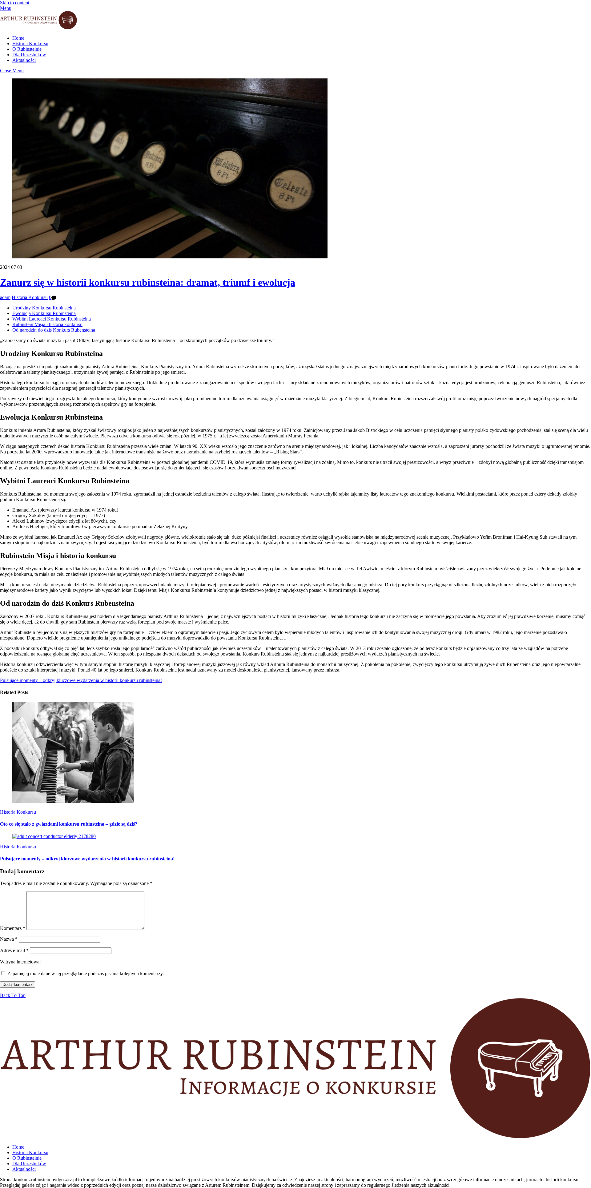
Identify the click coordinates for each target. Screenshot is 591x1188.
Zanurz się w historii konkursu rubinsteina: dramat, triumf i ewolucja (147, 282)
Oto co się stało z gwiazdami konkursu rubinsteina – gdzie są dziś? (68, 824)
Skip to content (14, 2)
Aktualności (24, 60)
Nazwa (9, 939)
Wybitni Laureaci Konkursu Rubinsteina (51, 318)
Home (18, 38)
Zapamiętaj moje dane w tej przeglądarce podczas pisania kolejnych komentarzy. (85, 973)
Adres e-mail (14, 950)
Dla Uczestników (29, 54)
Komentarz (12, 928)
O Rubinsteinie (27, 49)
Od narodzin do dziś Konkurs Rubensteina (53, 330)
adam (5, 297)
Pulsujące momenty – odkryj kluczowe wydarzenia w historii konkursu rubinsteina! (81, 680)
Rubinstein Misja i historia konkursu (47, 324)
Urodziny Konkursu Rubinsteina (44, 307)
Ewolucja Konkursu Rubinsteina (44, 313)
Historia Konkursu (30, 43)
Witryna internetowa (19, 961)
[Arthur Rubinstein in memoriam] (38, 27)
